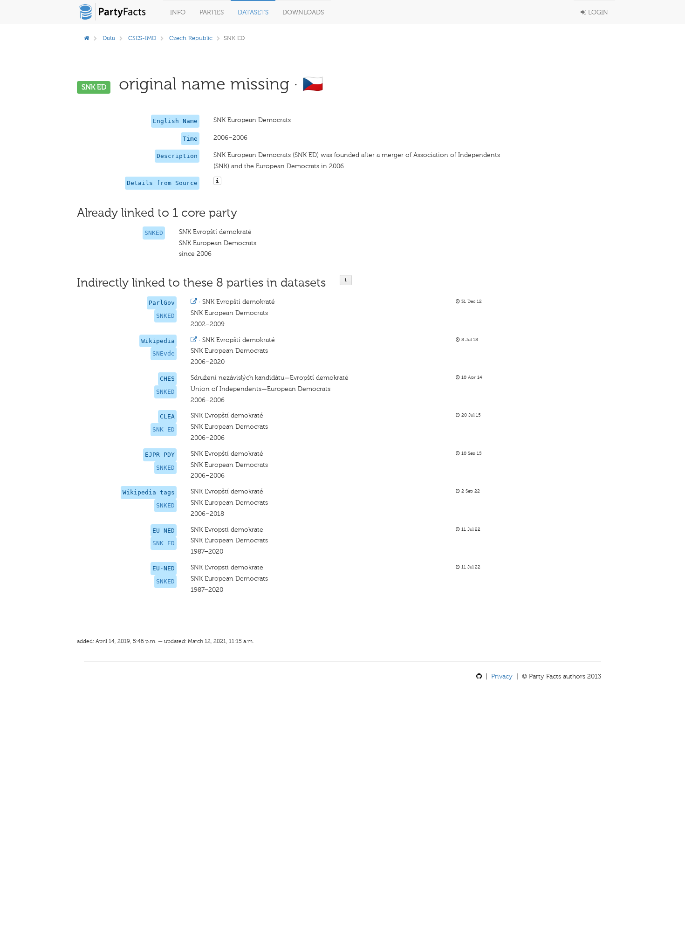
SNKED (153, 232)
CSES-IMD (142, 37)
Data (109, 37)
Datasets (253, 12)
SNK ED (163, 429)
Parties (211, 12)
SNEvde (163, 353)
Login (597, 12)
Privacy (502, 676)
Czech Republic (190, 37)
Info (177, 12)
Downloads (303, 12)
